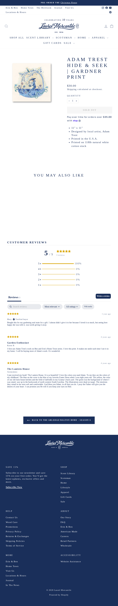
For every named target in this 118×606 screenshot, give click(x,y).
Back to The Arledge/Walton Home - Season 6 (61, 420)
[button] (59, 263)
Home (82, 37)
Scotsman (64, 37)
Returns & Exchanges (17, 536)
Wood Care (12, 522)
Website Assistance (71, 561)
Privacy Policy (13, 531)
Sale (68, 43)
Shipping (72, 89)
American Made (69, 531)
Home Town (27, 8)
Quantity (74, 96)
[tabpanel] (59, 348)
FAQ (63, 522)
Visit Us (69, 8)
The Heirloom (44, 8)
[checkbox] (88, 306)
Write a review (103, 296)
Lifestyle (65, 487)
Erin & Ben (12, 8)
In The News (12, 585)
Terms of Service (15, 546)
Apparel (99, 37)
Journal (58, 8)
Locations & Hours (16, 12)
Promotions (12, 527)
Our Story (66, 517)
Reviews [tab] (14, 297)
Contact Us (12, 517)
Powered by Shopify (58, 595)
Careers (65, 536)
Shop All (17, 37)
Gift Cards (52, 43)
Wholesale (66, 546)
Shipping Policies (15, 541)
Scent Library (39, 37)
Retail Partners (68, 541)
